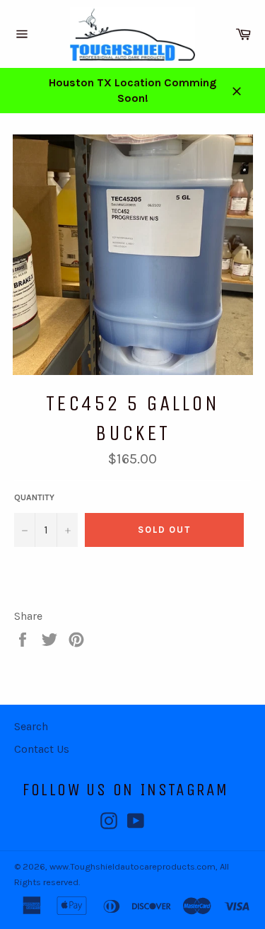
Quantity (34, 497)
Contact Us (41, 749)
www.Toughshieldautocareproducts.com (132, 866)
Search (31, 726)
